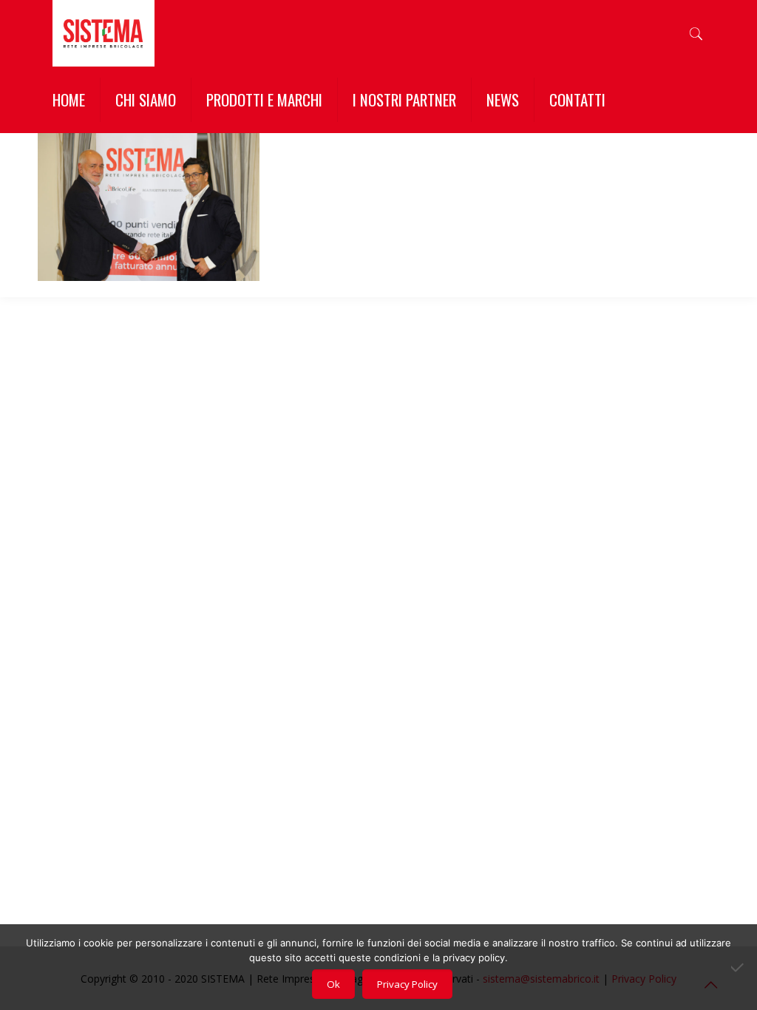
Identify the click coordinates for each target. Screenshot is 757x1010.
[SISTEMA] (103, 33)
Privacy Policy (407, 984)
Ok (333, 984)
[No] (738, 967)
